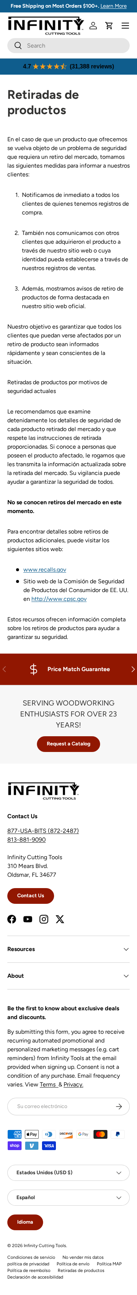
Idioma (25, 1222)
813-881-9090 (26, 839)
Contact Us (30, 895)
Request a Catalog (68, 744)
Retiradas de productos (81, 1270)
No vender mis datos (83, 1257)
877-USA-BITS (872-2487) (43, 830)
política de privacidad (28, 1263)
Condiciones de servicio (31, 1257)
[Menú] (125, 26)
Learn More (113, 6)
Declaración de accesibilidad (35, 1277)
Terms (49, 1084)
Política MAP (109, 1263)
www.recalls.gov (44, 569)
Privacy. (73, 1084)
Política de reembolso (28, 1270)
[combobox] (68, 45)
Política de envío (73, 1263)
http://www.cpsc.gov (59, 598)
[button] (109, 26)
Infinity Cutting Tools (45, 1245)
